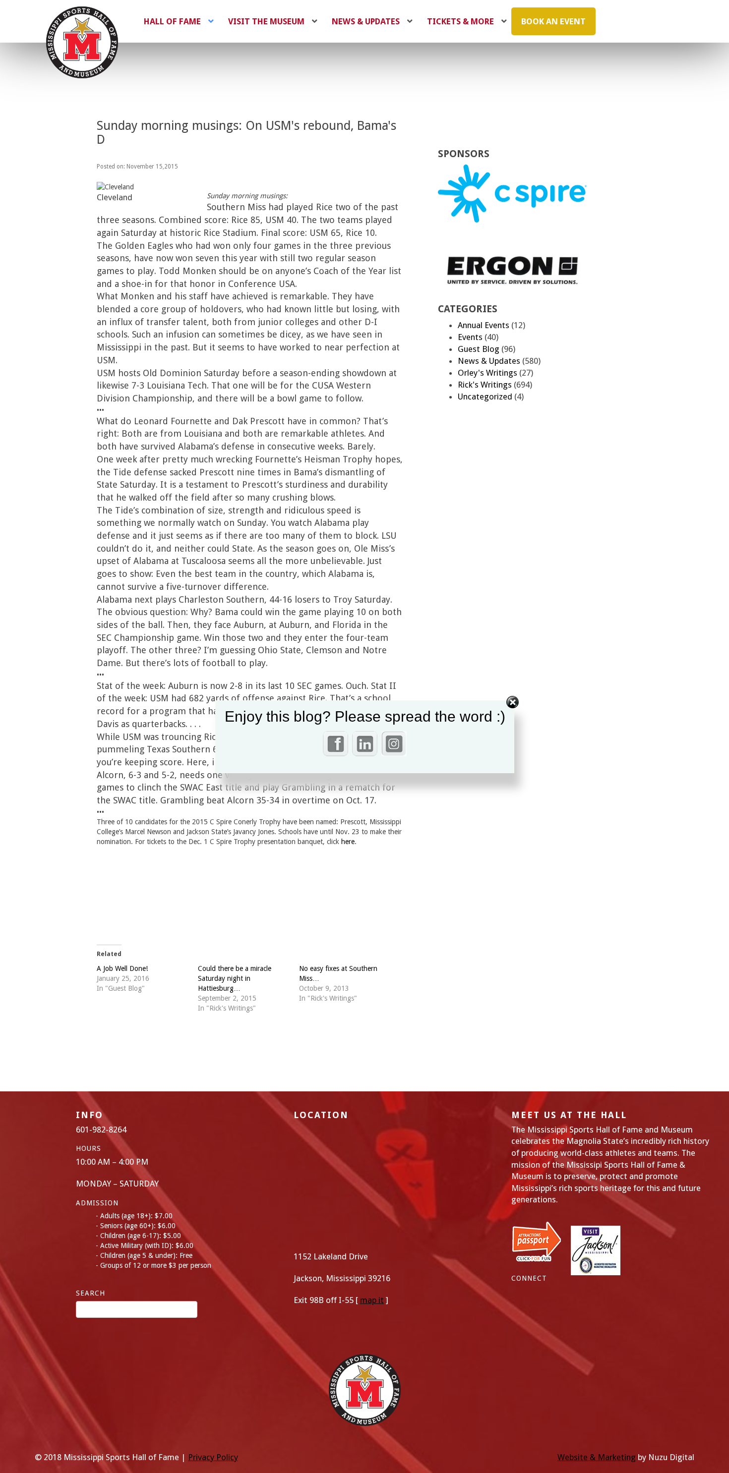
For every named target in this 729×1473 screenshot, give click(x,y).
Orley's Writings (487, 373)
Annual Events (483, 325)
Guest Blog (478, 349)
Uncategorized (485, 396)
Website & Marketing (596, 1457)
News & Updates (489, 361)
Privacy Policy (213, 1457)
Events (470, 337)
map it (372, 1300)
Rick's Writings (485, 385)
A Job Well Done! (122, 968)
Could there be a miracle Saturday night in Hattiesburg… (234, 978)
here (348, 842)
